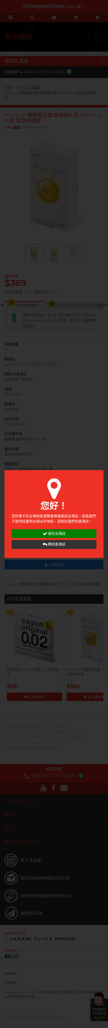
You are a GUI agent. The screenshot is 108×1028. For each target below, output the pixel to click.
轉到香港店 (57, 544)
